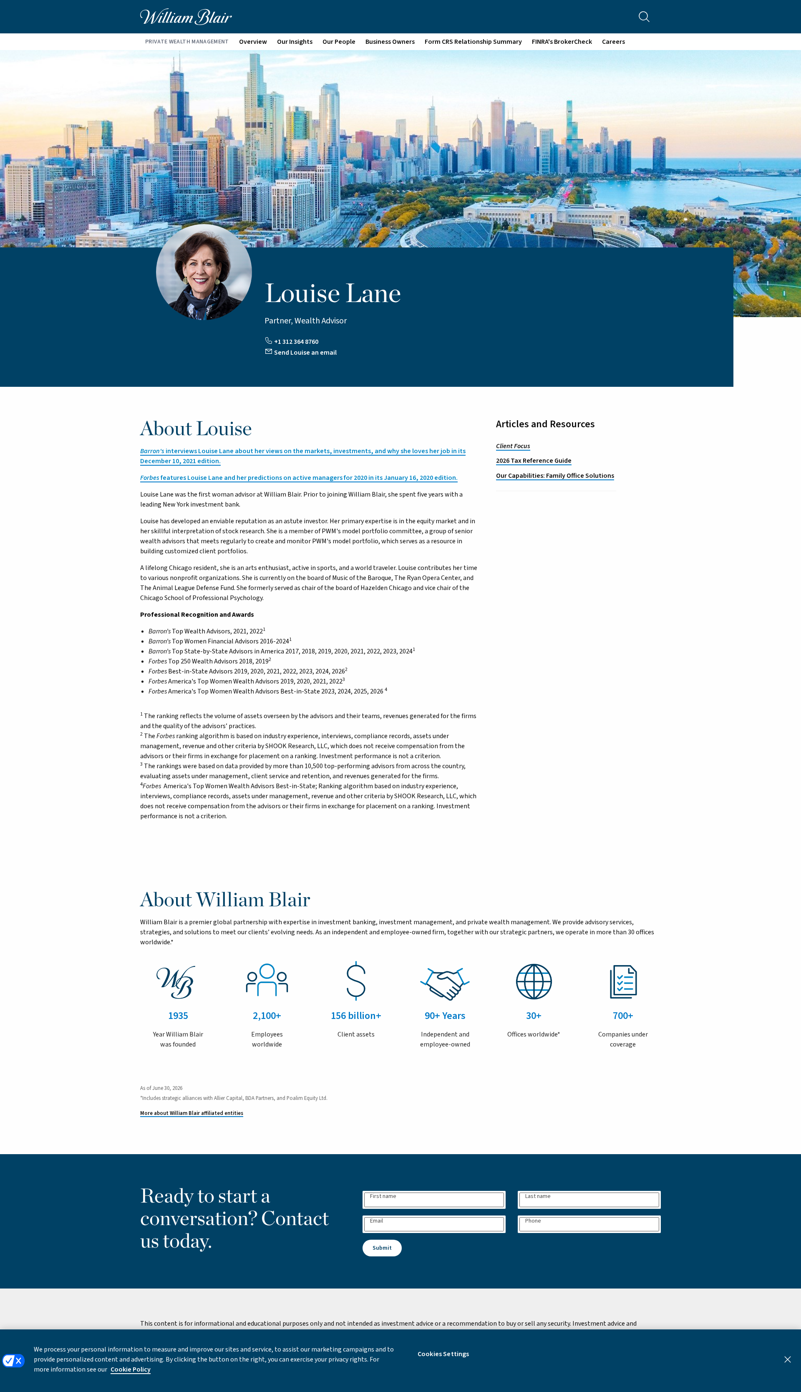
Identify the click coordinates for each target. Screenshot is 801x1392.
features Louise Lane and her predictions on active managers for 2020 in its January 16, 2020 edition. (299, 477)
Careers (613, 41)
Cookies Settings (443, 1354)
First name (383, 1196)
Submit (382, 1248)
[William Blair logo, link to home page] (186, 16)
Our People (338, 41)
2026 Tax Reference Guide (534, 460)
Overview (253, 41)
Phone (533, 1221)
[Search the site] (644, 16)
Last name (538, 1196)
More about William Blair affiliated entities (191, 1113)
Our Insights (294, 41)
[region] (400, 1360)
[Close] (787, 1359)
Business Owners (390, 41)
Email (376, 1221)
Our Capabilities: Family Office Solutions (555, 475)
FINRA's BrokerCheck (562, 41)
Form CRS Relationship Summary (473, 41)
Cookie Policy (131, 1369)
